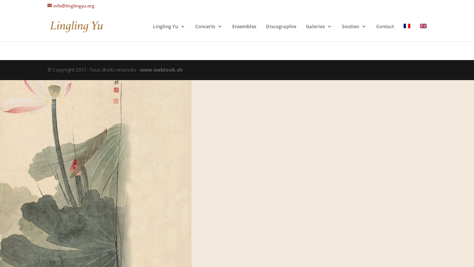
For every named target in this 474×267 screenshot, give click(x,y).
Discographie (281, 27)
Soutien (350, 27)
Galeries (315, 27)
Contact (385, 27)
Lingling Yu (165, 27)
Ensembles (244, 27)
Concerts (205, 27)
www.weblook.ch (161, 69)
